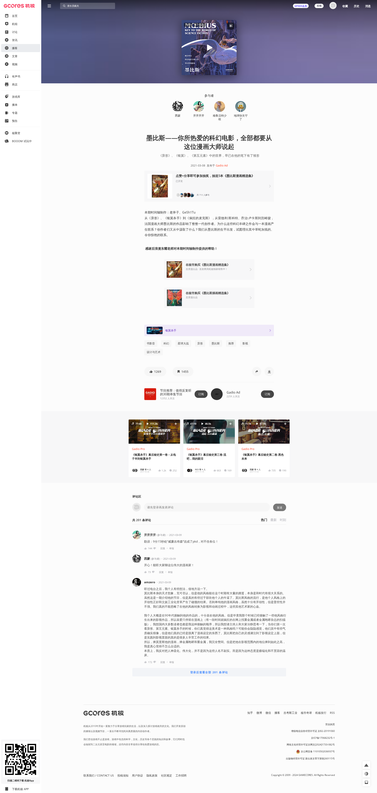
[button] (231, 26)
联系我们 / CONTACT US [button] (98, 775)
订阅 (201, 394)
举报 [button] (171, 548)
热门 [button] (264, 520)
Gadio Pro (138, 449)
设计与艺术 (153, 352)
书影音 (151, 343)
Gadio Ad (222, 165)
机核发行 (320, 713)
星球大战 (183, 343)
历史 (356, 6)
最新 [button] (273, 520)
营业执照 (330, 724)
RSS (332, 713)
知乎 (250, 713)
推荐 (231, 343)
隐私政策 (151, 775)
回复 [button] (162, 548)
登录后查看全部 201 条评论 (209, 672)
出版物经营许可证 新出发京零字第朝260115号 (310, 758)
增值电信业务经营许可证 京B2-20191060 (313, 731)
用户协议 (137, 775)
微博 (259, 713)
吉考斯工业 (290, 713)
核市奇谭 (306, 713)
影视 (245, 343)
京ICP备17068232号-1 (323, 738)
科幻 (166, 343)
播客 (277, 713)
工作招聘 (181, 775)
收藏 (345, 6)
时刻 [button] (283, 520)
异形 (200, 343)
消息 (368, 6)
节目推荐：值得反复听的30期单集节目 (175, 392)
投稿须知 (122, 775)
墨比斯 (215, 343)
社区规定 (166, 775)
